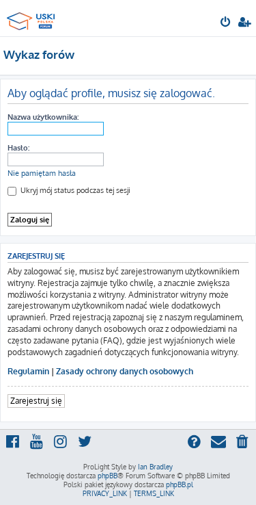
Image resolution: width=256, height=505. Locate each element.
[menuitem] (226, 23)
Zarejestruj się (36, 401)
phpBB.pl (179, 484)
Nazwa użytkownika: (43, 117)
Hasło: (18, 148)
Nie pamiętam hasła (42, 173)
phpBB (107, 475)
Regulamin (28, 371)
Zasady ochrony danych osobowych (124, 371)
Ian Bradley (155, 467)
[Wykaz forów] (33, 17)
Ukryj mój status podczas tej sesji (74, 190)
